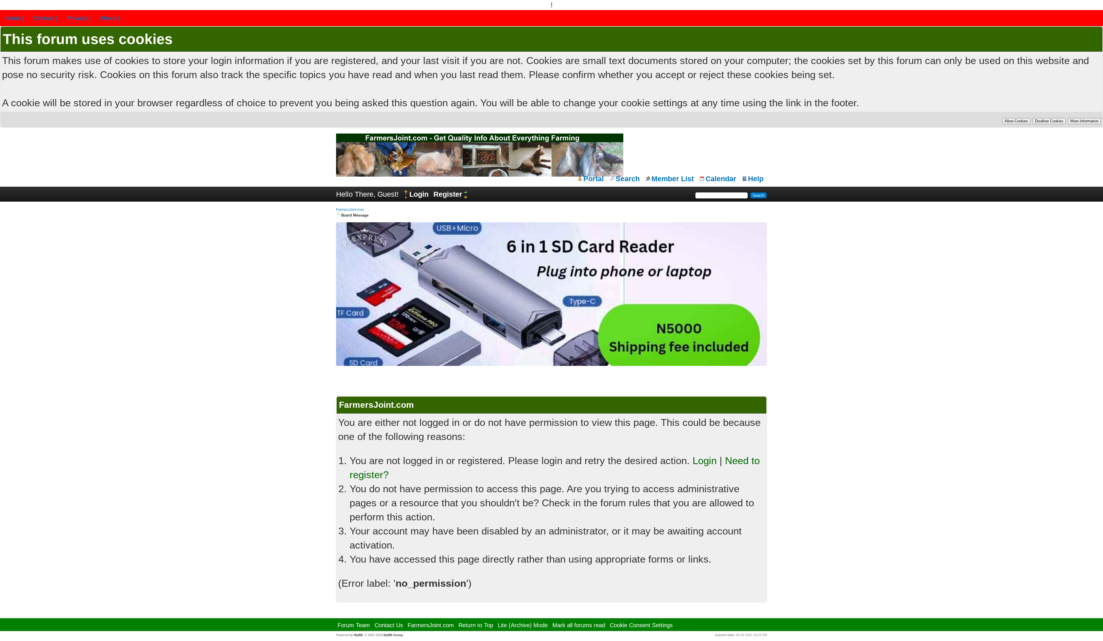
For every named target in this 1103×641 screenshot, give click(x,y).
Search (628, 178)
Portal (593, 178)
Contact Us (389, 625)
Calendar (720, 178)
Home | (14, 18)
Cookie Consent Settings (641, 625)
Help (755, 178)
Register (447, 194)
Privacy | (79, 18)
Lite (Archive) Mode (523, 625)
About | (110, 18)
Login (419, 194)
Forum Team (354, 625)
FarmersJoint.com (350, 210)
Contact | (45, 18)
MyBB (358, 635)
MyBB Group (393, 635)
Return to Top (475, 625)
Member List (672, 178)
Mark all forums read (578, 625)
